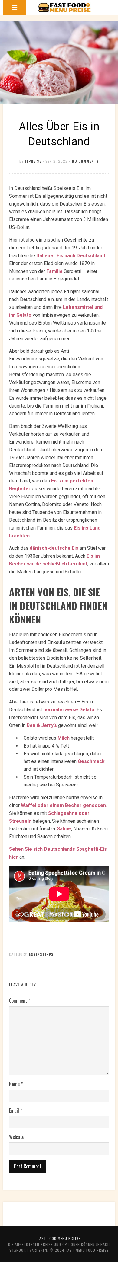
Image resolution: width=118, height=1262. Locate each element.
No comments (85, 161)
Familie (54, 271)
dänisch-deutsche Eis (54, 548)
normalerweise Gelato (68, 710)
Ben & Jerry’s (42, 725)
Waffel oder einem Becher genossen (63, 805)
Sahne (64, 828)
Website (16, 1136)
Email (15, 1110)
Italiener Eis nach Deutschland (70, 255)
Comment (19, 1000)
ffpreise (33, 161)
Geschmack (91, 761)
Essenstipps (41, 954)
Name (16, 1083)
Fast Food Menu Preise (59, 1238)
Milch (63, 738)
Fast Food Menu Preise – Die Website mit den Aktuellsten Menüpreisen (64, 7)
